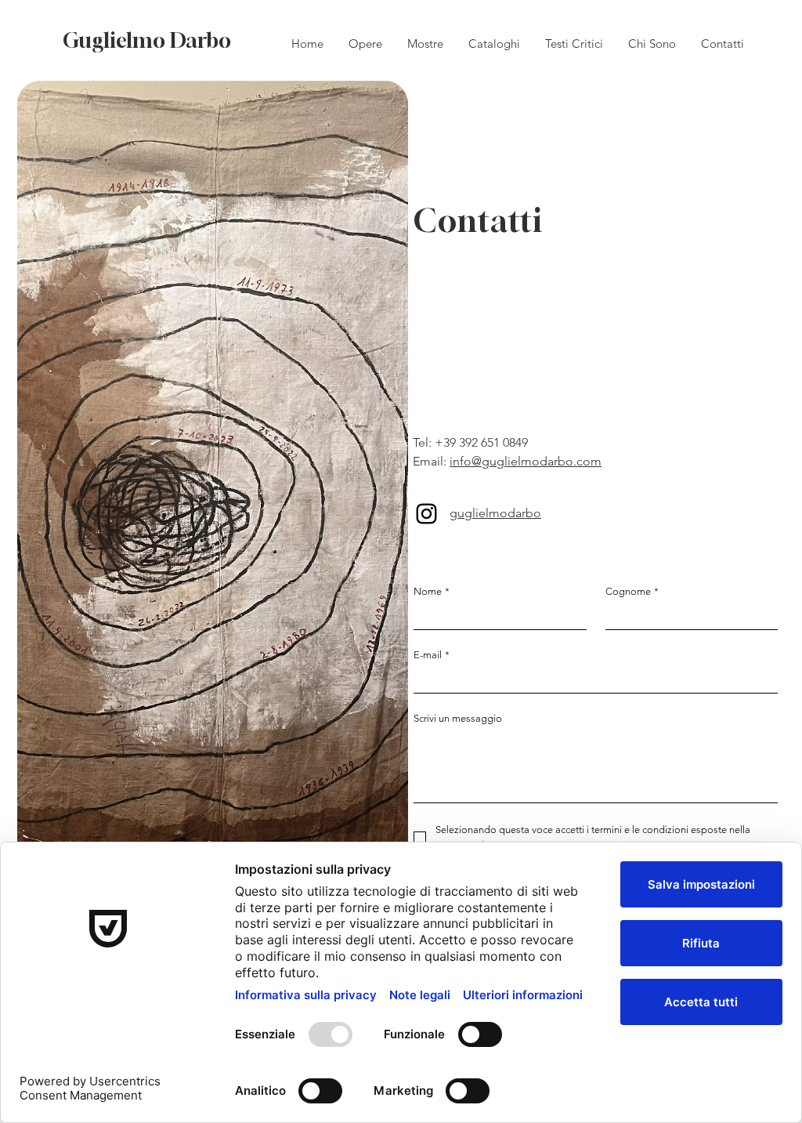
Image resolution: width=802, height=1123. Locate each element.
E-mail (432, 655)
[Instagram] (426, 513)
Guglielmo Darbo (147, 40)
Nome (432, 591)
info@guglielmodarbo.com (526, 461)
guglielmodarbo (495, 512)
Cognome (632, 591)
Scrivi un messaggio (458, 718)
